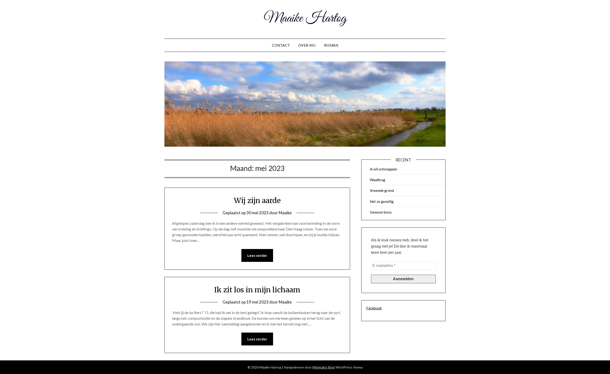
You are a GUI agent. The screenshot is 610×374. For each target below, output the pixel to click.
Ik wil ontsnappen (383, 169)
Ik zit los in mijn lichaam (257, 289)
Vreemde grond (382, 190)
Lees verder (257, 255)
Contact (281, 45)
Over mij (307, 45)
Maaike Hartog (305, 18)
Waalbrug (377, 180)
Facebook (374, 308)
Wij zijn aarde (257, 200)
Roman (331, 45)
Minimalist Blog (323, 367)
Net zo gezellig (382, 201)
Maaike (285, 212)
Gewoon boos (381, 212)
